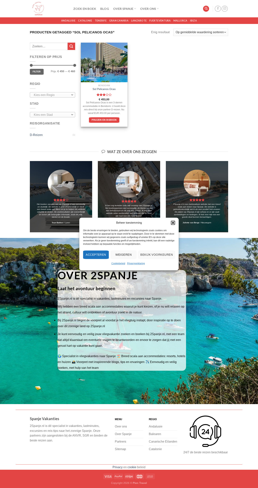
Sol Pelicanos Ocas (104, 89)
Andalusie (68, 20)
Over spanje (123, 8)
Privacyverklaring (136, 263)
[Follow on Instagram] (225, 9)
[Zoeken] (206, 9)
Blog (104, 8)
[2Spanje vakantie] (49, 8)
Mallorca (180, 20)
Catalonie (85, 20)
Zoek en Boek (84, 8)
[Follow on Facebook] (218, 9)
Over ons (148, 8)
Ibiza (193, 20)
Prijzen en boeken (104, 120)
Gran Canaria (118, 20)
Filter (37, 71)
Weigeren (123, 254)
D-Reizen (36, 135)
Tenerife (101, 20)
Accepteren (96, 254)
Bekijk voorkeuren (156, 254)
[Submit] (71, 46)
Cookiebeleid (118, 263)
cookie (131, 467)
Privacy (118, 467)
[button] (173, 223)
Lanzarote (139, 20)
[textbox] (51, 95)
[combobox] (52, 94)
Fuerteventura (160, 20)
